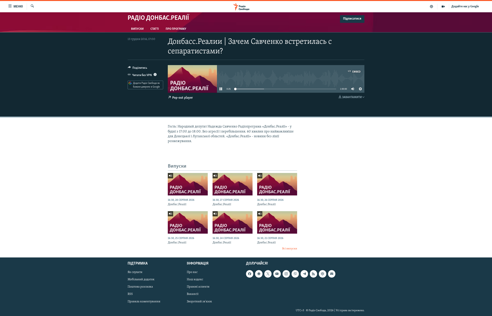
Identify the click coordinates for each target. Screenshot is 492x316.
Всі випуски (289, 248)
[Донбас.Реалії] (188, 184)
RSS (130, 294)
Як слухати (135, 272)
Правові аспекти (198, 286)
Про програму (176, 29)
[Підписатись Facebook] (249, 273)
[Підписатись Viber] (295, 273)
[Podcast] (322, 273)
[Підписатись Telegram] (304, 273)
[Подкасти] (431, 6)
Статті (154, 29)
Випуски (137, 29)
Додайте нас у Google (465, 6)
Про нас (192, 272)
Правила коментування (144, 301)
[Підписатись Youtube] (277, 273)
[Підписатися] (331, 273)
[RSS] (313, 273)
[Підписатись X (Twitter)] (268, 273)
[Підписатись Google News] (258, 273)
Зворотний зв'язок (199, 301)
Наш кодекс (195, 279)
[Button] (137, 68)
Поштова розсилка (140, 286)
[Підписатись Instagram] (286, 273)
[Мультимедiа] (443, 6)
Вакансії (193, 294)
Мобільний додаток (141, 279)
